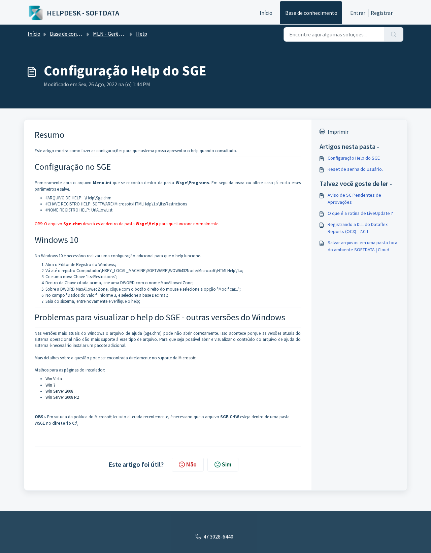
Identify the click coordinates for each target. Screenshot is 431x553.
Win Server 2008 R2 (62, 397)
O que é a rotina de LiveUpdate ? (360, 213)
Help (141, 33)
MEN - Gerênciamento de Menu (128, 33)
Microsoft (187, 358)
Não (191, 464)
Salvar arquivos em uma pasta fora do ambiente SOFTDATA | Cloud (362, 246)
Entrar (357, 12)
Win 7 (50, 385)
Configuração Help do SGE (354, 158)
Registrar (382, 12)
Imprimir (338, 131)
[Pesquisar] (393, 34)
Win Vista (53, 379)
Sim (226, 464)
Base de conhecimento (311, 12)
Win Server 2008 (59, 391)
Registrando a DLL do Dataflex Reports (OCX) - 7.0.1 (358, 227)
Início (266, 12)
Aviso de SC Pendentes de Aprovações (354, 198)
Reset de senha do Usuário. (355, 169)
